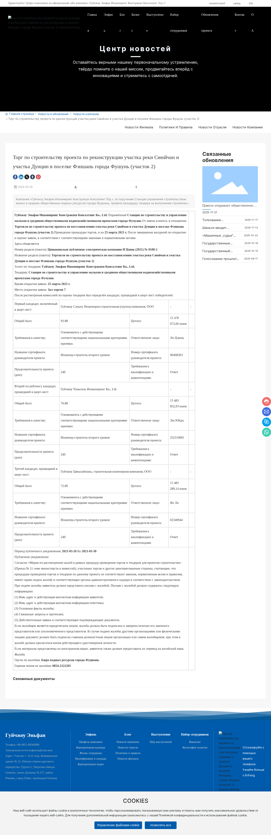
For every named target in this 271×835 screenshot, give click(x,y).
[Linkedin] (21, 176)
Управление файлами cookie (118, 825)
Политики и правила (175, 127)
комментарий (217, 3)
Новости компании (86, 114)
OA (251, 3)
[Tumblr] (32, 176)
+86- (19, 744)
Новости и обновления (53, 114)
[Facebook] (15, 176)
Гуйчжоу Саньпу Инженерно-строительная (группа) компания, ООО (107, 306)
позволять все (160, 825)
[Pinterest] (38, 176)
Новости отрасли (212, 127)
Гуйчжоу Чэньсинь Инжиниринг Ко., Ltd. (89, 389)
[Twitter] (26, 176)
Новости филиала (139, 127)
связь (237, 3)
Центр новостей (135, 48)
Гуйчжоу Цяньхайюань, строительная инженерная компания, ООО (106, 471)
